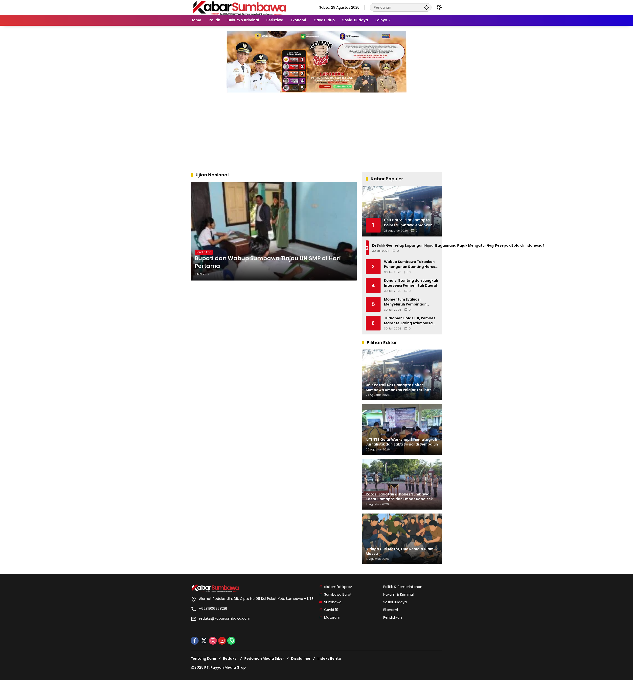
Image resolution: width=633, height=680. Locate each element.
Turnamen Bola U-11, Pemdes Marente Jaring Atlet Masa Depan (409, 321)
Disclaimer (301, 658)
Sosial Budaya (395, 602)
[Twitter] (204, 641)
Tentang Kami (203, 658)
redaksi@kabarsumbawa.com (224, 618)
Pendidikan (203, 252)
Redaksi (230, 658)
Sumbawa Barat (338, 594)
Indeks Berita (329, 658)
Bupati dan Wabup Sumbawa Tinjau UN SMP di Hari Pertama (268, 262)
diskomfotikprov (338, 586)
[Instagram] (213, 641)
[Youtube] (222, 641)
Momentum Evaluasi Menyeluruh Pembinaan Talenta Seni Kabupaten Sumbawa (406, 302)
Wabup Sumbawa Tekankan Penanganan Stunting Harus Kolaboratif (409, 264)
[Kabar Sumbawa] (240, 7)
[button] (426, 7)
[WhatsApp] (231, 641)
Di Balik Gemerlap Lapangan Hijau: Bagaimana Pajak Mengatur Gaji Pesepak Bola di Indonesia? (458, 245)
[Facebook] (195, 641)
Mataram (332, 617)
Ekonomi (390, 609)
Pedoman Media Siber (264, 658)
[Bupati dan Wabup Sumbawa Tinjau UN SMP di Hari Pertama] (274, 231)
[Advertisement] (316, 129)
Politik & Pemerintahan (402, 586)
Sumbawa (332, 602)
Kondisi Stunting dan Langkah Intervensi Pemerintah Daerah (411, 283)
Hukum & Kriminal (398, 594)
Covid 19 (331, 609)
